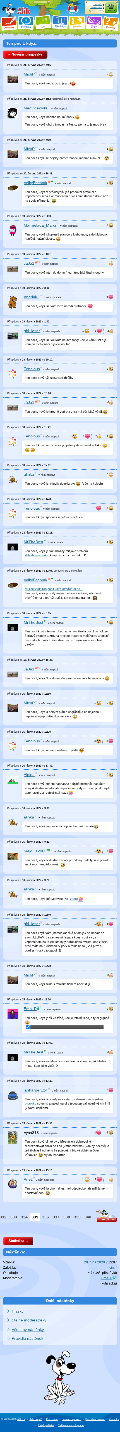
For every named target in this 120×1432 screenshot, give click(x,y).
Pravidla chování (95, 1419)
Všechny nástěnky (28, 1329)
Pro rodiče (52, 1419)
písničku (30, 1103)
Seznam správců (71, 1419)
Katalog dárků (46, 1425)
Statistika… (18, 1241)
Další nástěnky (60, 1300)
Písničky (114, 1419)
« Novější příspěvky (25, 54)
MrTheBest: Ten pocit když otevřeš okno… (54, 588)
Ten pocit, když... (22, 43)
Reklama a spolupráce (71, 1425)
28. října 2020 (94, 1262)
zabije (74, 898)
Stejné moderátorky (29, 1320)
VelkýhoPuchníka (36, 555)
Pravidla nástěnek (27, 1338)
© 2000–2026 (13, 1419)
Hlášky (17, 1311)
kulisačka (109, 1283)
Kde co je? (36, 1419)
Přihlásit (111, 11)
